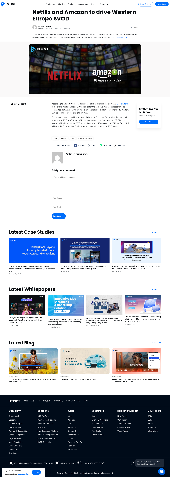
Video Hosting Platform (47, 434)
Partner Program (16, 423)
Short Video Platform (46, 420)
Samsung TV (73, 434)
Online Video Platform (47, 438)
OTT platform (122, 104)
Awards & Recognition (18, 431)
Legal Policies (15, 438)
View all (155, 232)
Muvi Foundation (16, 442)
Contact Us (14, 449)
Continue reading (119, 37)
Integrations (153, 431)
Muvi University (15, 446)
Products (50, 4)
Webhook (152, 427)
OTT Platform (43, 416)
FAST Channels (44, 442)
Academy (41, 427)
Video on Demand (45, 423)
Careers (12, 420)
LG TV (70, 438)
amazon (64, 138)
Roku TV (71, 446)
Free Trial (144, 4)
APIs (150, 416)
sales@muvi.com (67, 463)
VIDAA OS (72, 449)
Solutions (82, 4)
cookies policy (23, 474)
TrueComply (58, 401)
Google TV (72, 431)
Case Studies (97, 427)
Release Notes (123, 427)
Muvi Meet (70, 401)
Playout (46, 401)
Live (32, 401)
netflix (55, 138)
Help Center (122, 416)
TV (79, 401)
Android (71, 420)
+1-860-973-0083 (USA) (93, 463)
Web (70, 416)
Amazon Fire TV (75, 442)
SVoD (72, 138)
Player (85, 401)
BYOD (150, 423)
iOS (69, 423)
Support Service (124, 423)
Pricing (71, 4)
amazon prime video (85, 138)
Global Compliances (17, 434)
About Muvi (14, 416)
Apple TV (72, 427)
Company (104, 4)
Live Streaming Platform (47, 431)
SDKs (150, 420)
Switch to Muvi (98, 434)
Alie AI (60, 4)
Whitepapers (97, 423)
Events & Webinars (100, 420)
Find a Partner (15, 427)
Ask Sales (162, 4)
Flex (38, 401)
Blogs (94, 416)
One (26, 401)
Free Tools (96, 431)
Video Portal (122, 431)
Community (122, 420)
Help (93, 4)
